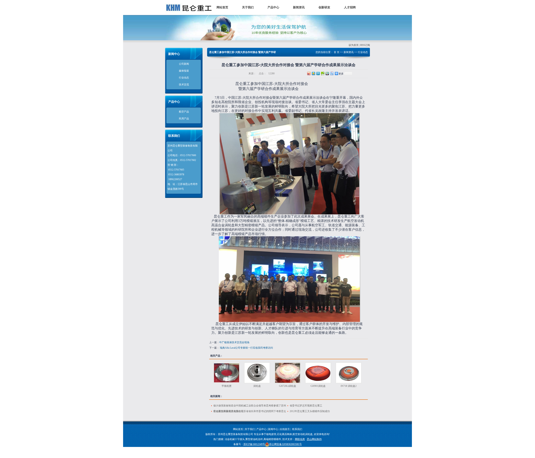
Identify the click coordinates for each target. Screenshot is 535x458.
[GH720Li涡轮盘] (288, 372)
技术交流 (184, 84)
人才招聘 (350, 7)
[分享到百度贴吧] (331, 73)
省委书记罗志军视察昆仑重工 (306, 405)
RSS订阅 (365, 45)
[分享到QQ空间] (313, 73)
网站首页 (222, 7)
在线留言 (285, 429)
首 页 (336, 52)
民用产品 (184, 118)
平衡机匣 (227, 386)
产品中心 (273, 7)
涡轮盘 (257, 386)
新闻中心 (273, 429)
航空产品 (184, 111)
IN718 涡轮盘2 (349, 386)
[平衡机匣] (226, 372)
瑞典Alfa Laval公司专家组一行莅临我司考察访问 (246, 347)
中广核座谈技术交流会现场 (234, 342)
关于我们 (248, 7)
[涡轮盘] (257, 372)
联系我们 (297, 429)
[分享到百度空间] (322, 73)
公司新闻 (184, 63)
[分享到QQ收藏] (327, 73)
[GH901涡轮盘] (318, 372)
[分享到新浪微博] (308, 73)
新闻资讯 (299, 7)
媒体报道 (184, 70)
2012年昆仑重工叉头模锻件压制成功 (310, 411)
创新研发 (324, 7)
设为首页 (354, 45)
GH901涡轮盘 (318, 386)
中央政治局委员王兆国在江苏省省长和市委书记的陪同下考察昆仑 (249, 411)
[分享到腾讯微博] (318, 73)
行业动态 (184, 77)
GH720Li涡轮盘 (287, 386)
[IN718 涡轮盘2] (349, 372)
